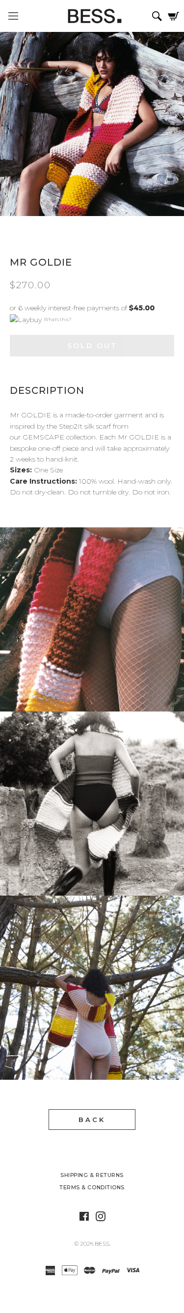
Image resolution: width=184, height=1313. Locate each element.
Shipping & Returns (92, 1175)
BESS (102, 1243)
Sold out (92, 345)
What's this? (57, 319)
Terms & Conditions (92, 1187)
